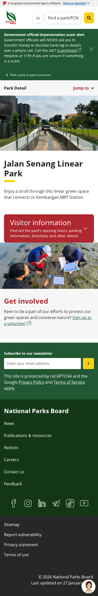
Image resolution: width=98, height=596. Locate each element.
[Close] (91, 49)
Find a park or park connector (30, 75)
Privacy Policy (31, 382)
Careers (11, 459)
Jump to (81, 88)
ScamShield (67, 50)
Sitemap (12, 524)
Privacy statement (21, 544)
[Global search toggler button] (89, 17)
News (9, 423)
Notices (11, 447)
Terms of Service (69, 382)
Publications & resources (28, 435)
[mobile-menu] (37, 18)
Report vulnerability (22, 534)
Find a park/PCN (63, 18)
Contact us (14, 471)
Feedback (13, 484)
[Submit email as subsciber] (88, 363)
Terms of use (16, 555)
